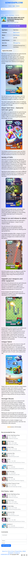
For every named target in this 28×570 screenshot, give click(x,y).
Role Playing (11, 15)
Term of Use (11, 551)
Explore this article (7, 50)
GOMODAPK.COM (14, 2)
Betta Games (16, 32)
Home (10, 6)
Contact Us (17, 553)
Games (18, 6)
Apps (14, 6)
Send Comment (6, 545)
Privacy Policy (18, 551)
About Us (4, 551)
